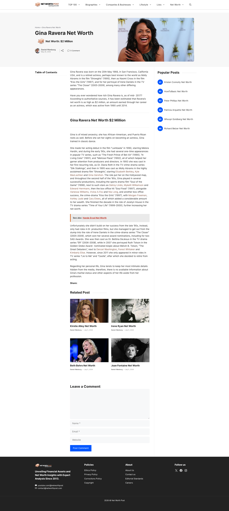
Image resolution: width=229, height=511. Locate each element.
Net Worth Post (118, 500)
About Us (129, 470)
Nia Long (113, 192)
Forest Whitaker (126, 249)
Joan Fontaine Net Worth (125, 365)
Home (37, 27)
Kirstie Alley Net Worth (83, 326)
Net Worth (175, 4)
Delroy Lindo (116, 185)
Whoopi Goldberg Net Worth (178, 119)
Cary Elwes (95, 198)
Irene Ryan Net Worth (123, 326)
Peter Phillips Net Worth (176, 100)
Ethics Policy (90, 470)
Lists (159, 4)
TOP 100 (72, 4)
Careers (129, 482)
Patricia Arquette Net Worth (178, 110)
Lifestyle (144, 4)
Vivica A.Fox (96, 192)
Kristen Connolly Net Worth (178, 82)
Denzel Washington (106, 249)
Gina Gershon (95, 175)
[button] (190, 5)
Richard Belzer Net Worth (177, 128)
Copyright (89, 482)
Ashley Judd (76, 198)
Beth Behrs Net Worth (82, 365)
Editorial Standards (134, 478)
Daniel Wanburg (48, 50)
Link (69, 51)
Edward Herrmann (80, 188)
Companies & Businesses (118, 4)
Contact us (130, 474)
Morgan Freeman (137, 195)
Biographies (91, 4)
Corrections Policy (93, 478)
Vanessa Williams (79, 192)
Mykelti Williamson (134, 185)
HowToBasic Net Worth (176, 91)
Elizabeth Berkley (124, 171)
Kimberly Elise (77, 252)
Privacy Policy (90, 474)
